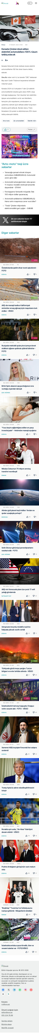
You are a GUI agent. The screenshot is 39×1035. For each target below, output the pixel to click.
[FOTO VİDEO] (19, 690)
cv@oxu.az (6, 1004)
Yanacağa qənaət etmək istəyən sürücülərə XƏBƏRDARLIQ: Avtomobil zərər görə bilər (20, 175)
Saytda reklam (7, 1021)
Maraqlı (5, 517)
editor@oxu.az (7, 1012)
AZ (29, 3)
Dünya (4, 274)
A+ (6, 60)
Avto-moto (6, 121)
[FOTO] (19, 250)
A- (2, 60)
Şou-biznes (6, 392)
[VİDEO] (19, 289)
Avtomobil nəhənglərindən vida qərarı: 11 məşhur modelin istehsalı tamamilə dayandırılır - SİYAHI (20, 185)
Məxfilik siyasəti (8, 1028)
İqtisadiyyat (6, 596)
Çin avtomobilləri (18, 121)
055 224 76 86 (7, 1015)
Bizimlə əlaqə (7, 1024)
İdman (4, 475)
